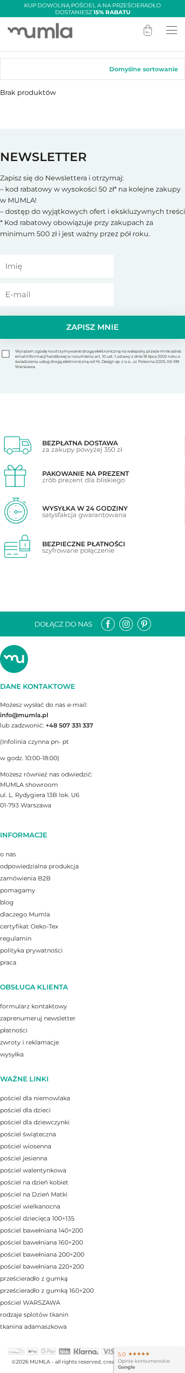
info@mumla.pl (24, 715)
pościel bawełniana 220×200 (42, 1266)
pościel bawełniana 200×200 (42, 1254)
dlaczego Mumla (25, 914)
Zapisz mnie (92, 327)
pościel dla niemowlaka (35, 1098)
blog (7, 902)
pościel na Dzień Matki (34, 1194)
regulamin (15, 938)
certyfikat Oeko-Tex (29, 926)
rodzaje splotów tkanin (34, 1314)
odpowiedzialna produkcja (39, 866)
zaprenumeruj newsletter (38, 1018)
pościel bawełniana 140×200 (41, 1230)
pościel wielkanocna (30, 1206)
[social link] (108, 624)
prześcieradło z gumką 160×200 (47, 1290)
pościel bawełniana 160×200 (41, 1242)
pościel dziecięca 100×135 (37, 1218)
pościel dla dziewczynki (35, 1122)
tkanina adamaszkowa (33, 1326)
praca (8, 962)
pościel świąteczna (28, 1134)
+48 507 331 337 (69, 725)
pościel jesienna (23, 1158)
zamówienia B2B (25, 878)
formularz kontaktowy (33, 1006)
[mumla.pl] (40, 30)
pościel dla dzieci (25, 1110)
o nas (8, 854)
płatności (14, 1030)
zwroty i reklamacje (29, 1042)
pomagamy (17, 890)
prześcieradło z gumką (34, 1278)
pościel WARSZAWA (30, 1302)
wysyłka (12, 1054)
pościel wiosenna (25, 1146)
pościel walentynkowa (33, 1170)
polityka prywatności (31, 950)
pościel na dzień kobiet (34, 1182)
